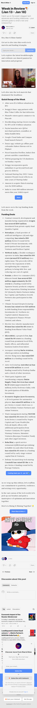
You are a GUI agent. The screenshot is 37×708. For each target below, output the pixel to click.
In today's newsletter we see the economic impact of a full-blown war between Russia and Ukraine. (13, 620)
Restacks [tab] (14, 585)
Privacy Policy (21, 686)
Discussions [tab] (16, 609)
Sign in (33, 3)
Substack (9, 704)
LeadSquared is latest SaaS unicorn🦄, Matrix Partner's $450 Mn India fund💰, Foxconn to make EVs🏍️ (12, 633)
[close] (31, 643)
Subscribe (26, 3)
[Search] (33, 609)
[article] (18, 620)
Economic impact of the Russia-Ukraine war (11, 616)
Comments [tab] (6, 585)
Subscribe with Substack (20, 678)
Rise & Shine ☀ (10, 26)
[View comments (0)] (10, 33)
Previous (7, 572)
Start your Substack (13, 699)
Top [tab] (4, 609)
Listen (33, 27)
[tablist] (10, 585)
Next (30, 572)
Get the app (28, 699)
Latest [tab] (9, 609)
